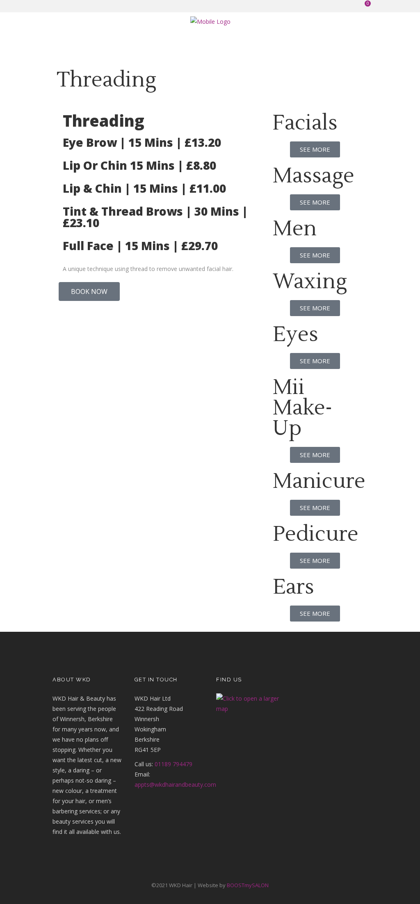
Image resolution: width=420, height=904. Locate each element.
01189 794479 (173, 764)
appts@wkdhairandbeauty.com (175, 784)
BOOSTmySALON (248, 885)
